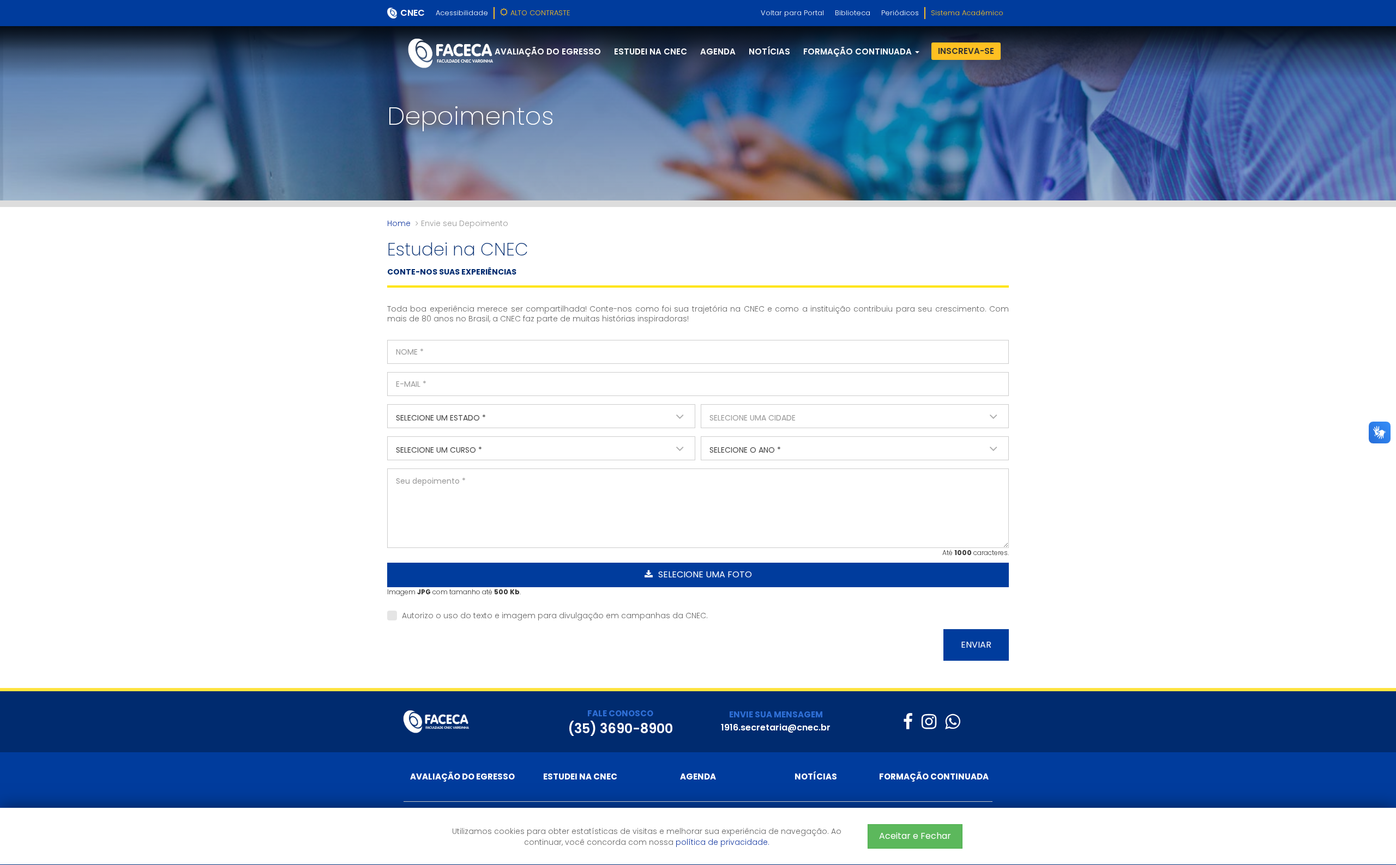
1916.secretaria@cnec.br (776, 727)
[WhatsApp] (952, 721)
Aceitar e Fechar (915, 836)
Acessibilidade (462, 13)
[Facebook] (908, 721)
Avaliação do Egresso (548, 51)
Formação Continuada (934, 776)
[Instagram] (929, 721)
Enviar (976, 644)
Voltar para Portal (792, 13)
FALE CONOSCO (620, 713)
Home (399, 223)
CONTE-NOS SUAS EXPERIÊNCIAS (451, 271)
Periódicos (900, 13)
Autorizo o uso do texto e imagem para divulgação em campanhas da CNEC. (554, 615)
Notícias (769, 51)
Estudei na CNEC (650, 51)
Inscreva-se (966, 51)
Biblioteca (852, 13)
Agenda (718, 51)
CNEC (412, 13)
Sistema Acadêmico (967, 13)
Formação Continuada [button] (858, 51)
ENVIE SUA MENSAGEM (776, 714)
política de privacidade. (722, 842)
